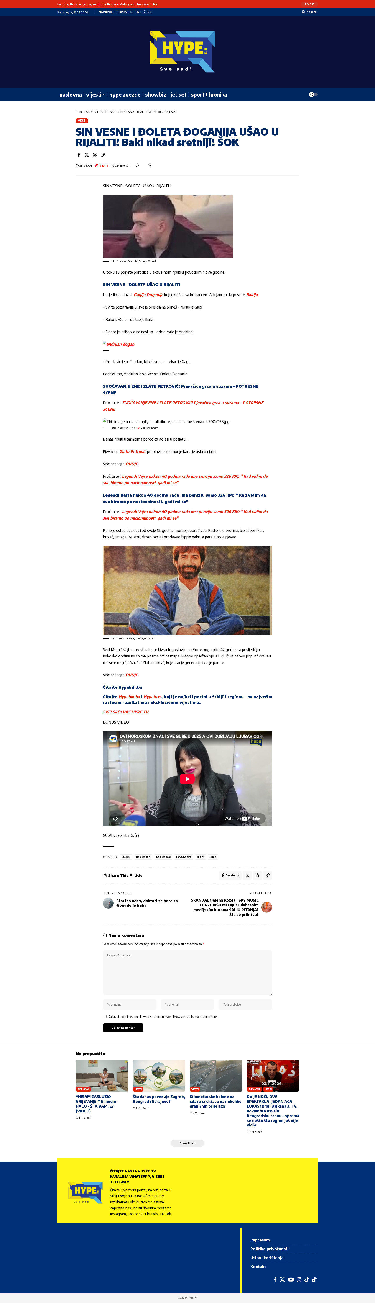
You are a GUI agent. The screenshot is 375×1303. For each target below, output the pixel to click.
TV (137, 427)
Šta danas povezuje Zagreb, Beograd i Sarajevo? (159, 1099)
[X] (282, 1279)
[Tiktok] (314, 1279)
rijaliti (200, 856)
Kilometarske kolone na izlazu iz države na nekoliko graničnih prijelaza (216, 1101)
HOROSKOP (125, 12)
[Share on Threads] (95, 154)
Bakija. (252, 294)
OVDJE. (132, 463)
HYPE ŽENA (143, 12)
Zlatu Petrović (133, 451)
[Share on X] (87, 154)
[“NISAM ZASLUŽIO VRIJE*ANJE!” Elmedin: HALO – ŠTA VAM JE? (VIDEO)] (102, 1076)
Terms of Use (147, 4)
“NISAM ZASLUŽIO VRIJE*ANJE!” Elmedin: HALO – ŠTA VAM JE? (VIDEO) (97, 1103)
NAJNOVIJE (106, 12)
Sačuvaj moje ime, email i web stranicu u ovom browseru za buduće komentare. (163, 1017)
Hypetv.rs (152, 696)
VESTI (82, 121)
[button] (309, 4)
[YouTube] (291, 1279)
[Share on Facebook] (79, 154)
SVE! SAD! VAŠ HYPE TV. (126, 711)
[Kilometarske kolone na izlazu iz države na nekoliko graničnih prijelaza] (216, 1076)
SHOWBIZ (254, 1089)
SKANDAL (83, 1089)
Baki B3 (126, 856)
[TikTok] (306, 1279)
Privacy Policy (118, 4)
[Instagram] (299, 1279)
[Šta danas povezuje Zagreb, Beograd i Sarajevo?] (159, 1076)
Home (79, 111)
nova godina (184, 856)
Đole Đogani (143, 856)
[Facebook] (275, 1279)
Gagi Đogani (163, 856)
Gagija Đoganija (148, 294)
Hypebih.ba (129, 696)
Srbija (213, 856)
